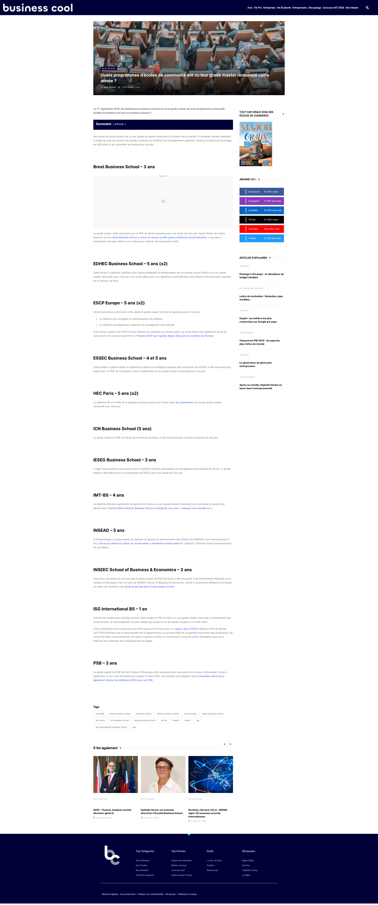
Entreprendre (300, 7)
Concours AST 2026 (333, 7)
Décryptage (314, 7)
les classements (184, 402)
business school (143, 713)
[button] (367, 7)
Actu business (247, 377)
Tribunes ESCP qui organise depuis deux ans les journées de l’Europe (174, 335)
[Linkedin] (275, 893)
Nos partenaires (128, 894)
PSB (134, 727)
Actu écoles (100, 799)
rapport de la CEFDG (186, 628)
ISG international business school (111, 727)
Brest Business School (120, 713)
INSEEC (187, 720)
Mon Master (352, 7)
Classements (246, 333)
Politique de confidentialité (150, 894)
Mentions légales (110, 894)
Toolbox (244, 266)
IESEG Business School (144, 720)
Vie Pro (258, 7)
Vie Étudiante (284, 7)
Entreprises (269, 7)
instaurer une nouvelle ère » (197, 508)
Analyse (243, 310)
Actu (249, 7)
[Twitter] (252, 891)
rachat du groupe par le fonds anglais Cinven (149, 586)
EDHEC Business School (168, 713)
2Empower (171, 894)
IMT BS (164, 720)
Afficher (119, 124)
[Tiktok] (269, 891)
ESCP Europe (190, 713)
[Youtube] (263, 891)
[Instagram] (275, 891)
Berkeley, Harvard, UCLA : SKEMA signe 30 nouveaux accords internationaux (207, 813)
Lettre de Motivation (251, 288)
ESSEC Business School (212, 713)
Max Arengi (110, 87)
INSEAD (175, 720)
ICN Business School (119, 720)
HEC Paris (100, 720)
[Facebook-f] (257, 891)
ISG (197, 720)
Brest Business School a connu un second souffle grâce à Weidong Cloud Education (159, 237)
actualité (100, 713)
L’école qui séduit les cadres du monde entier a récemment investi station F (140, 543)
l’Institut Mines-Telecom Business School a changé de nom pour (144, 508)
